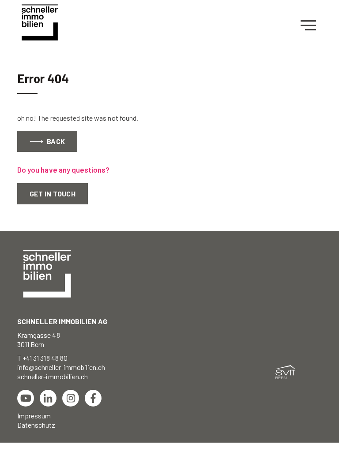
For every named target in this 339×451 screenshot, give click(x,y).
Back (55, 141)
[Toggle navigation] (311, 25)
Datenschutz (36, 425)
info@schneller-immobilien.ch (61, 367)
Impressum (34, 415)
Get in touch (52, 193)
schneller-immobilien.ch (52, 376)
